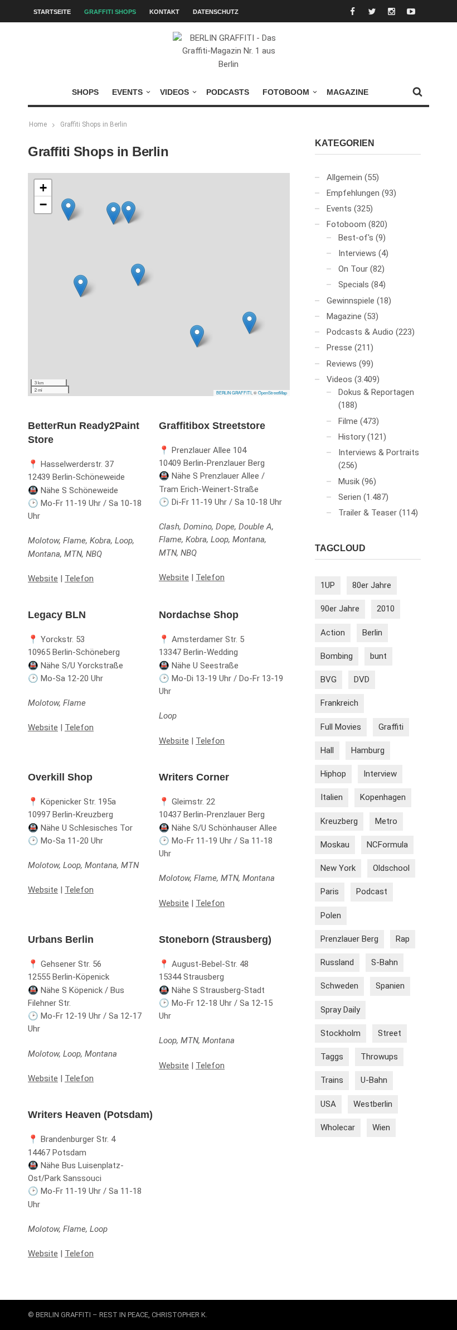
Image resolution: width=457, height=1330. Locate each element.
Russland (337, 962)
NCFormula (387, 845)
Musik (348, 481)
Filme (348, 421)
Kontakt (164, 11)
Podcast (371, 891)
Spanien (390, 986)
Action (332, 633)
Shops (85, 92)
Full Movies (340, 727)
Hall (327, 750)
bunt (378, 656)
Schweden (339, 986)
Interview (380, 774)
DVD (362, 679)
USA (328, 1104)
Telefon (79, 579)
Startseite (52, 11)
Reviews (342, 364)
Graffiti (390, 727)
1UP (327, 585)
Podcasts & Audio (360, 332)
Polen (330, 915)
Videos (174, 92)
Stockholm (340, 1033)
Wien (381, 1127)
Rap (403, 939)
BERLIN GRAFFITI (233, 392)
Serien (349, 497)
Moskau (334, 845)
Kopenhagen (383, 797)
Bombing (336, 656)
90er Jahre (339, 609)
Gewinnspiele (351, 301)
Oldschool (391, 868)
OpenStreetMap (272, 392)
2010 (386, 609)
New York (338, 868)
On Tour (353, 269)
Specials (353, 285)
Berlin (372, 633)
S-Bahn (384, 962)
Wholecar (337, 1127)
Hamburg (368, 750)
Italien (331, 797)
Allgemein (344, 177)
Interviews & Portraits (378, 452)
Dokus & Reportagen (376, 392)
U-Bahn (374, 1080)
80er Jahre (371, 585)
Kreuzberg (339, 821)
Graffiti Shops (110, 11)
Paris (329, 891)
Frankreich (339, 703)
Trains (331, 1080)
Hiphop (333, 774)
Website (43, 579)
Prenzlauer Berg (349, 939)
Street (389, 1033)
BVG (328, 679)
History (351, 437)
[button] (197, 336)
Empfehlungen (353, 193)
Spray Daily (340, 1010)
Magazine (347, 92)
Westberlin (372, 1104)
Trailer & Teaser (367, 513)
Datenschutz (216, 11)
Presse (339, 348)
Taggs (331, 1057)
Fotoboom (285, 92)
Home (38, 124)
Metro (386, 821)
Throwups (379, 1057)
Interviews (357, 253)
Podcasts (227, 92)
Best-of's (355, 238)
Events (127, 92)
